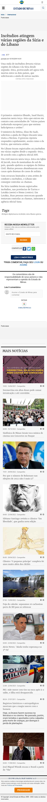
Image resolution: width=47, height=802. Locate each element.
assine (23, 264)
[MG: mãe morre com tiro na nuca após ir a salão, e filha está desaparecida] (23, 669)
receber (23, 240)
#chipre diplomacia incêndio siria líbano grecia (21, 214)
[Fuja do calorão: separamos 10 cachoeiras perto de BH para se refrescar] (23, 583)
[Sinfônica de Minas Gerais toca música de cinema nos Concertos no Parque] (23, 412)
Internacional (11, 15)
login (37, 262)
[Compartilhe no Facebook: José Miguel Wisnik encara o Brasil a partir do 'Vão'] (41, 763)
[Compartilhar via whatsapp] (33, 249)
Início (2, 15)
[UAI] (22, 2)
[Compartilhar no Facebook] (24, 249)
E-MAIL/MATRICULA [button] (24, 308)
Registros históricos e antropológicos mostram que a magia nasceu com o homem (21, 706)
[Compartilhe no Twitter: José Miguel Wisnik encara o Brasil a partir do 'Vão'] (43, 763)
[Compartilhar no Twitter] (29, 249)
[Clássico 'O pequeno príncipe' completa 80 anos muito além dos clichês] (23, 541)
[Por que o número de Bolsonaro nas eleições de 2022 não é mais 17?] (23, 455)
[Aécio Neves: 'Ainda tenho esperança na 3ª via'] (23, 626)
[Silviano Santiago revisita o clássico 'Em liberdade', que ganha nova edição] (23, 498)
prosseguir (23, 790)
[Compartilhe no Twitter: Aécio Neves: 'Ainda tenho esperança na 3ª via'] (43, 643)
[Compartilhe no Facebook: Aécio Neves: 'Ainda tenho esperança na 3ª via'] (41, 643)
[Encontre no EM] (43, 8)
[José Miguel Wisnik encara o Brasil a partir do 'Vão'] (23, 746)
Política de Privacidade (14, 785)
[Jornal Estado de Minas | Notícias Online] (23, 8)
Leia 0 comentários (23, 257)
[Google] (24, 304)
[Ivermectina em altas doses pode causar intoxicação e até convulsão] (23, 369)
